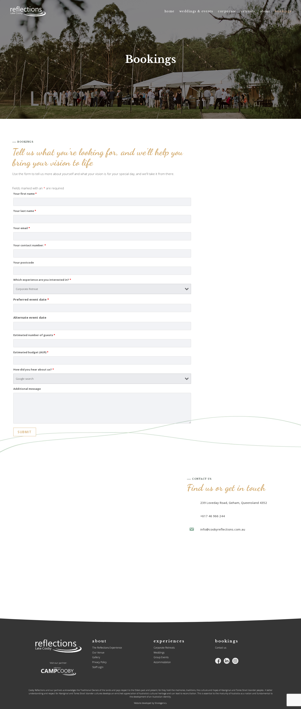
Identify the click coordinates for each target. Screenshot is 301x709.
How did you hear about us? (33, 369)
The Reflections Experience (107, 647)
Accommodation (162, 662)
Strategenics (160, 703)
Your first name (25, 193)
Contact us (220, 647)
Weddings (159, 652)
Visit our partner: (58, 662)
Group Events (161, 657)
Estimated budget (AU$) (30, 352)
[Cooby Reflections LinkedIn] (227, 660)
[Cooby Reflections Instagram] (235, 660)
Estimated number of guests (34, 335)
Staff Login (97, 667)
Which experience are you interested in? (42, 280)
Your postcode (23, 262)
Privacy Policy (99, 662)
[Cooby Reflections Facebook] (218, 660)
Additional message (27, 389)
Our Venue (98, 652)
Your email (21, 228)
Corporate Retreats (164, 647)
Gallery (96, 657)
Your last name (24, 211)
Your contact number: (29, 245)
